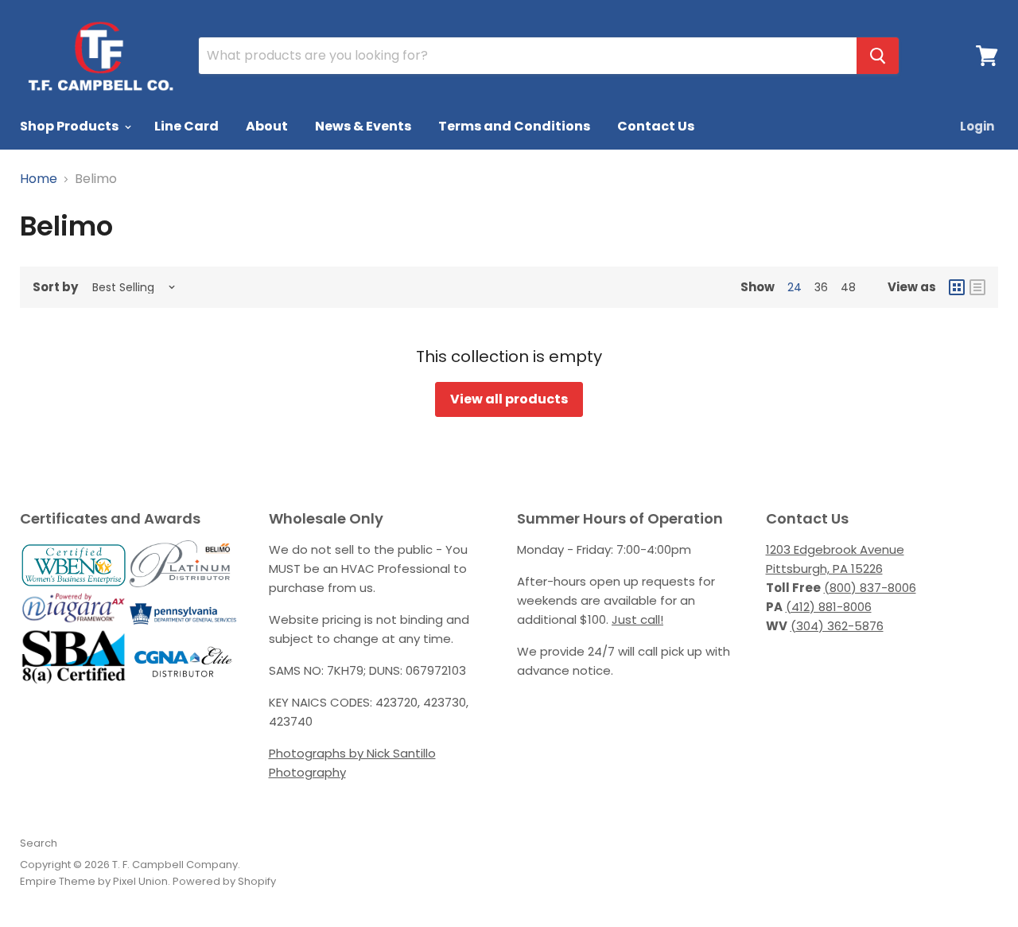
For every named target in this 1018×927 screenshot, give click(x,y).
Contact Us (655, 126)
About (267, 126)
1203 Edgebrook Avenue (835, 549)
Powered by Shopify (224, 881)
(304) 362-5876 (837, 625)
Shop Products (70, 126)
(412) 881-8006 (829, 606)
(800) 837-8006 (870, 587)
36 (821, 287)
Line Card (186, 126)
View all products (509, 399)
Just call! (637, 619)
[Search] (878, 55)
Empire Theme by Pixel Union (94, 881)
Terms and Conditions (514, 126)
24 (794, 287)
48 (848, 287)
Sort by (55, 287)
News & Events (363, 126)
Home (38, 179)
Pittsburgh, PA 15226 (824, 568)
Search (38, 843)
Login (977, 126)
